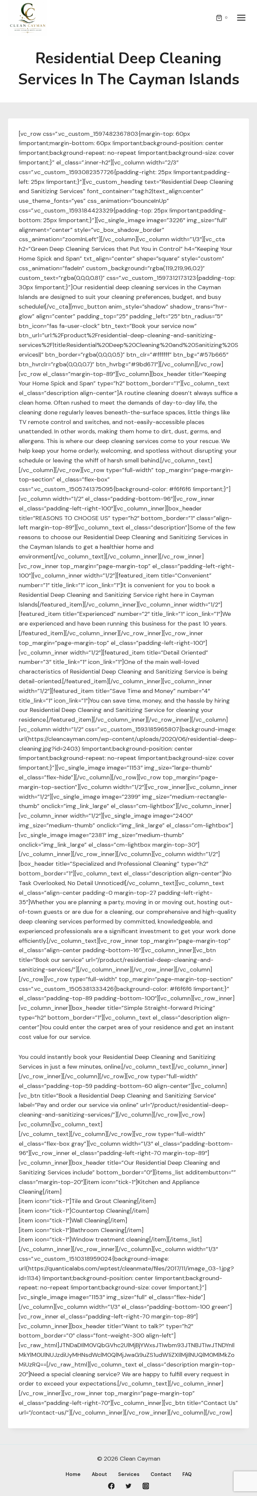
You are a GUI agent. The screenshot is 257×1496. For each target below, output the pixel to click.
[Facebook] (111, 1486)
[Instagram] (146, 1486)
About (99, 1474)
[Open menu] (241, 18)
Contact (161, 1474)
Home (73, 1474)
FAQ (187, 1474)
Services (129, 1474)
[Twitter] (128, 1486)
